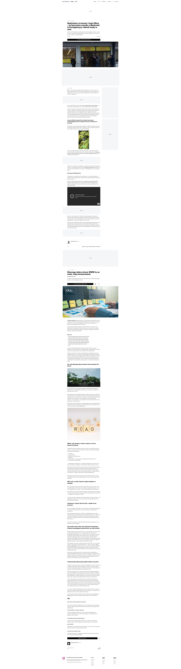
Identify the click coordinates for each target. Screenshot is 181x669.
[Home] (73, 1)
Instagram (114, 660)
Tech (99, 1)
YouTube (114, 663)
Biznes (95, 1)
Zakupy (103, 663)
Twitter (114, 661)
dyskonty (87, 246)
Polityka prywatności (92, 664)
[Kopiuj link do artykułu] (98, 284)
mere (93, 246)
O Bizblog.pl (92, 659)
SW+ (113, 1)
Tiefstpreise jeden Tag (93, 153)
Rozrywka (103, 1)
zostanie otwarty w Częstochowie (91, 105)
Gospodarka (104, 660)
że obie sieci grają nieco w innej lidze (91, 181)
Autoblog (109, 1)
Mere (68, 90)
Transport (103, 662)
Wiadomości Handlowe (89, 167)
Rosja (95, 246)
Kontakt (116, 1)
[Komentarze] (95, 284)
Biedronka (83, 246)
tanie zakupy (98, 246)
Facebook (114, 662)
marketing (90, 246)
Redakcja (92, 660)
